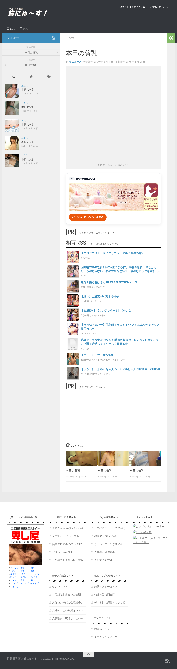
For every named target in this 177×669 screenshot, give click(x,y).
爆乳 (33, 571)
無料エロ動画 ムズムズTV (67, 544)
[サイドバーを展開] (171, 38)
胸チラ (34, 577)
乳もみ (13, 577)
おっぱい (14, 567)
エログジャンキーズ (106, 637)
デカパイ (35, 574)
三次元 (11, 28)
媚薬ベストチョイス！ (107, 586)
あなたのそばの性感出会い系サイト (69, 602)
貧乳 (23, 567)
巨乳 (12, 571)
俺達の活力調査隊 (104, 594)
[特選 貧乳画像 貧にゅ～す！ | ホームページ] (27, 12)
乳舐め (24, 577)
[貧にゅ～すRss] (53, 38)
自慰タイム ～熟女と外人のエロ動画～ (69, 528)
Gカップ (25, 583)
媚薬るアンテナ (103, 629)
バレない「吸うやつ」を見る (88, 217)
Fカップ (14, 583)
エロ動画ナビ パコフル (65, 536)
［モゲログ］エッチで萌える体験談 (111, 528)
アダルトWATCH (62, 552)
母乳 (23, 580)
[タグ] (48, 76)
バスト (13, 580)
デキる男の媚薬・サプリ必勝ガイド (111, 602)
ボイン (24, 574)
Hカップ (35, 583)
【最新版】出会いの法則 (66, 594)
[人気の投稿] (31, 76)
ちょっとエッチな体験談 (108, 544)
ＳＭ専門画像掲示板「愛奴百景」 (69, 560)
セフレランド (60, 586)
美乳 (23, 571)
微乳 (33, 567)
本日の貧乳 (73, 471)
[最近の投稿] (13, 76)
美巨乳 (13, 574)
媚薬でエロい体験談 (106, 536)
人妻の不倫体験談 (104, 552)
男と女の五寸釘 (103, 560)
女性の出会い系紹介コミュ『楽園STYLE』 (69, 610)
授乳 (33, 580)
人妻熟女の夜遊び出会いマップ (69, 618)
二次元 (24, 28)
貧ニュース (75, 61)
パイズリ (14, 586)
